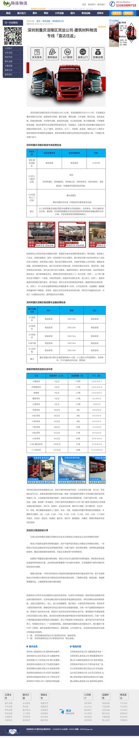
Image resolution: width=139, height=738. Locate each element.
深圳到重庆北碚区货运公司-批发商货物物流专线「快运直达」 (52, 668)
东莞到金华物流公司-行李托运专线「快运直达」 (90, 664)
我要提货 (128, 13)
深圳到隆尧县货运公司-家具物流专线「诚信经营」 (56, 635)
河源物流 (8, 720)
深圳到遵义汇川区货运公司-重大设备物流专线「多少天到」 (51, 660)
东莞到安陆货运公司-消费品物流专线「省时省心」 (91, 652)
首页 (84, 4)
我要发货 (116, 13)
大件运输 (59, 13)
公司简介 (8, 48)
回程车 (100, 13)
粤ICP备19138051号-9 (34, 732)
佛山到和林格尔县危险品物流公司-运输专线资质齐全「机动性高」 (98, 677)
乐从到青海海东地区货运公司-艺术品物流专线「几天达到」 (95, 668)
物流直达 (123, 696)
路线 (8, 13)
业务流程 (8, 53)
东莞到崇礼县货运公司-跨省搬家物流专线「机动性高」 (93, 656)
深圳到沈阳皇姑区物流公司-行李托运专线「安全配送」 (49, 677)
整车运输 (8, 61)
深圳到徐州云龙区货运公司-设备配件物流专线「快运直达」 (51, 656)
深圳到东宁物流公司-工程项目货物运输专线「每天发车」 (50, 681)
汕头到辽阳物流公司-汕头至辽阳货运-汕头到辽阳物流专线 (94, 673)
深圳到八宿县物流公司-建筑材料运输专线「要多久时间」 (50, 652)
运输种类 (105, 696)
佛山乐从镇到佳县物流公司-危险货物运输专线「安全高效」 (95, 660)
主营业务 (8, 696)
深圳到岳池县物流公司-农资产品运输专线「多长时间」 (49, 673)
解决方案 (26, 696)
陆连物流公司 (31, 729)
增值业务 (44, 696)
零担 (46, 13)
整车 (35, 13)
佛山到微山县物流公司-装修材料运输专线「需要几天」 (93, 681)
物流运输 (46, 21)
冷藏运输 (8, 66)
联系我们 (101, 4)
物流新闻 (102, 27)
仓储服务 (8, 717)
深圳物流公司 (58, 21)
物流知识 (92, 4)
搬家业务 (8, 70)
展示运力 (21, 13)
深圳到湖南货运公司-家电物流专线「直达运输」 (55, 638)
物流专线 (8, 57)
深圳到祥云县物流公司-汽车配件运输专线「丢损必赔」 (49, 664)
